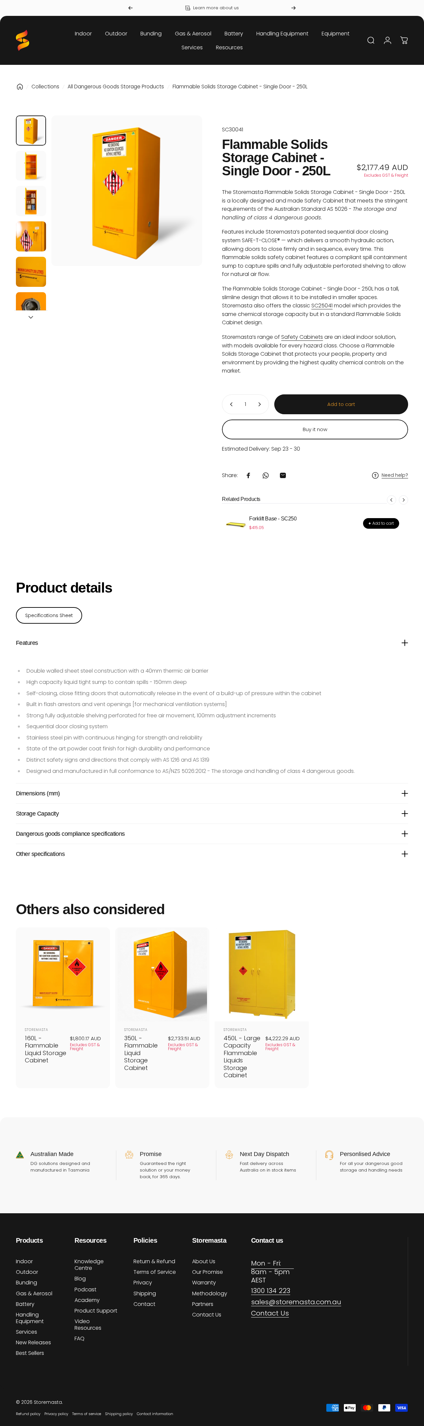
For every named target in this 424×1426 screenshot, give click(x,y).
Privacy (142, 1282)
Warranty (204, 1282)
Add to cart (381, 523)
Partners (202, 1304)
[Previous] (130, 8)
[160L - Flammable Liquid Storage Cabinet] (63, 974)
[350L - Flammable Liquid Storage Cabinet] (162, 974)
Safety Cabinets (302, 337)
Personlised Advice (365, 1154)
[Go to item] (31, 130)
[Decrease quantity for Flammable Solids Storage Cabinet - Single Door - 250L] (230, 404)
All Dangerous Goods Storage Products (116, 86)
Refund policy (28, 1413)
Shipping (144, 1293)
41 (322, 305)
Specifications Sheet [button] (49, 615)
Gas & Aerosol (34, 1293)
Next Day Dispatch (264, 1154)
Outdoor (27, 1272)
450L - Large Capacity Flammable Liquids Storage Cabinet (242, 1057)
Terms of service (86, 1413)
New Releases (33, 1342)
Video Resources (88, 1324)
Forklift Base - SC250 (272, 518)
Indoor (24, 1261)
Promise (151, 1154)
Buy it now (315, 429)
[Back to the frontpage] (20, 86)
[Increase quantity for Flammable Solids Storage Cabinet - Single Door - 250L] (261, 404)
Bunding (26, 1282)
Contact (144, 1304)
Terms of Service (154, 1272)
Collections (45, 86)
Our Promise (207, 1272)
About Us (203, 1261)
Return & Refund (154, 1261)
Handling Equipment (30, 1318)
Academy (87, 1300)
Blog (80, 1278)
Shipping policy (119, 1413)
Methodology (209, 1293)
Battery (25, 1304)
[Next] (293, 8)
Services (26, 1332)
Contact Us (206, 1315)
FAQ (79, 1338)
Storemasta (36, 1029)
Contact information (155, 1413)
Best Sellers (30, 1353)
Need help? (395, 475)
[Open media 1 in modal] (126, 190)
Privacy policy (56, 1413)
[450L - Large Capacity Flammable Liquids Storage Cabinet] (262, 974)
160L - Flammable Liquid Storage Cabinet (45, 1049)
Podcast (85, 1289)
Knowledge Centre (89, 1264)
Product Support (96, 1311)
